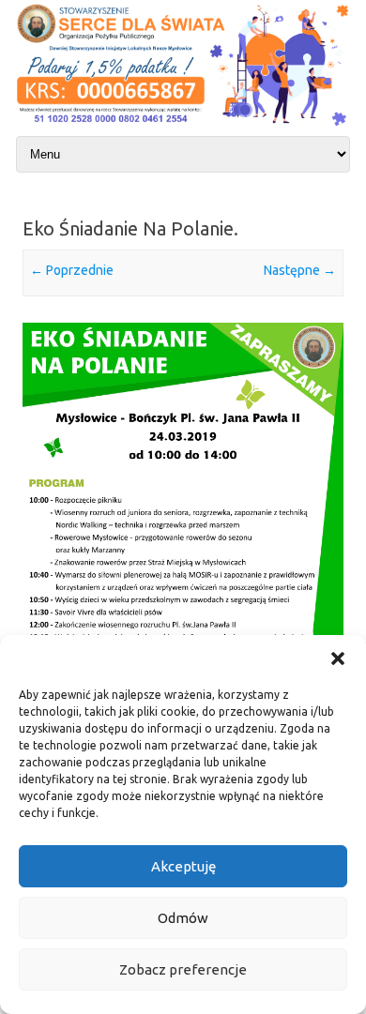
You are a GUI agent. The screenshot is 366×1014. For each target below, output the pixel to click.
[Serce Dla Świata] (183, 127)
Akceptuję (183, 866)
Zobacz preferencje (183, 969)
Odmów (183, 918)
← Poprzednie (72, 270)
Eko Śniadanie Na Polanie (128, 228)
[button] (337, 658)
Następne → (300, 270)
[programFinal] (183, 592)
